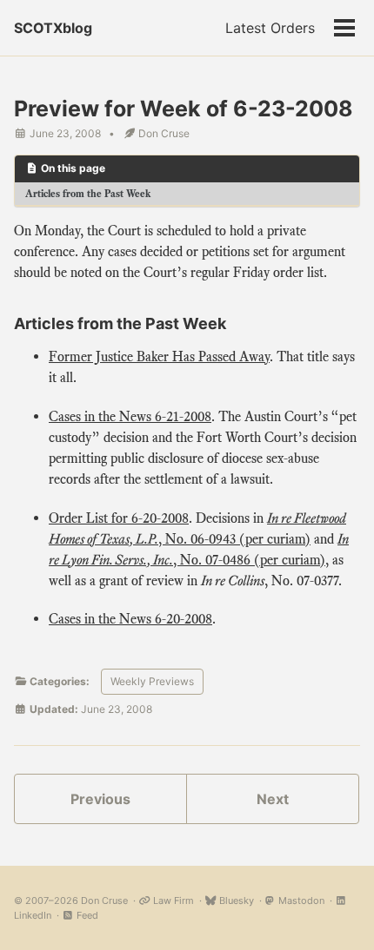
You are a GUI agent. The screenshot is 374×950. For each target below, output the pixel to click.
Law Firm (172, 900)
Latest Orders (270, 27)
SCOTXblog (53, 27)
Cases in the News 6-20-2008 (130, 619)
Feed (86, 915)
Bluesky (235, 900)
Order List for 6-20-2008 (119, 518)
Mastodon (300, 900)
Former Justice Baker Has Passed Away (159, 357)
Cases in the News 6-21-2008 (130, 417)
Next (273, 799)
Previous (100, 799)
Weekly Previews (152, 681)
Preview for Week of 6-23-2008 (183, 109)
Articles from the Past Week (87, 194)
